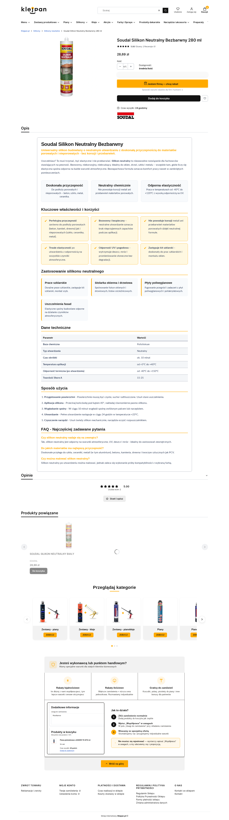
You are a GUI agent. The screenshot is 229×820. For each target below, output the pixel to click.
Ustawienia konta (68, 793)
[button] (165, 10)
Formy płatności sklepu (148, 799)
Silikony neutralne (52, 31)
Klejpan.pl (25, 31)
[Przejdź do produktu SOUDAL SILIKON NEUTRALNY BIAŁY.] (69, 535)
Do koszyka (38, 571)
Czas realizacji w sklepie (110, 790)
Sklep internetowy (113, 816)
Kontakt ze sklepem (185, 790)
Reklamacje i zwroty (31, 790)
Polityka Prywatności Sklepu (150, 796)
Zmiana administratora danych (151, 802)
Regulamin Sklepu (145, 793)
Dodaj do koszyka (158, 98)
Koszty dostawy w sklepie (111, 793)
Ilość (119, 61)
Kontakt (178, 793)
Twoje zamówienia (69, 790)
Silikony (36, 31)
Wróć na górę (116, 763)
